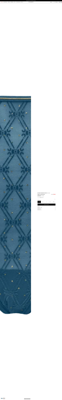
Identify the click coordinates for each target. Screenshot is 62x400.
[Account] (59, 2)
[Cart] (61, 2)
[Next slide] (30, 201)
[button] (1, 398)
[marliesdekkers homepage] (31, 2)
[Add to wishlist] (54, 199)
